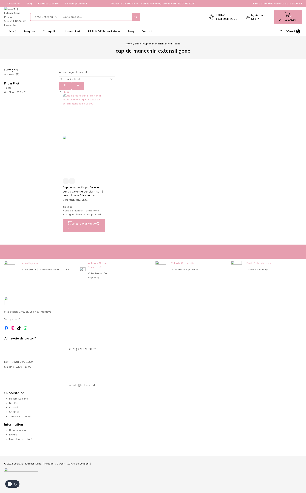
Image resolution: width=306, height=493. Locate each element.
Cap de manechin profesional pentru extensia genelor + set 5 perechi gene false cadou (83, 191)
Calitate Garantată (182, 263)
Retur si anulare (18, 430)
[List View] (78, 86)
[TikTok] (19, 328)
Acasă (12, 31)
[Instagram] (13, 328)
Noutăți (13, 403)
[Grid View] (65, 86)
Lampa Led (72, 31)
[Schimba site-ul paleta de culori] (12, 484)
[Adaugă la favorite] (66, 181)
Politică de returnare (258, 263)
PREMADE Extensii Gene (104, 31)
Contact (147, 31)
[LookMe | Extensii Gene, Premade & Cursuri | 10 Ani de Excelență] (15, 17)
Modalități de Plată (20, 439)
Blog (29, 3)
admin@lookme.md (82, 385)
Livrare (13, 434)
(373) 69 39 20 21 (83, 349)
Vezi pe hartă (12, 319)
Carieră (13, 407)
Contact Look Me (48, 3)
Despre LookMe (18, 398)
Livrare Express (29, 263)
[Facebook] (6, 328)
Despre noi (13, 3)
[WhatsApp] (25, 328)
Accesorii (11, 74)
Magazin (29, 31)
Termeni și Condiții (76, 3)
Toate (8, 87)
